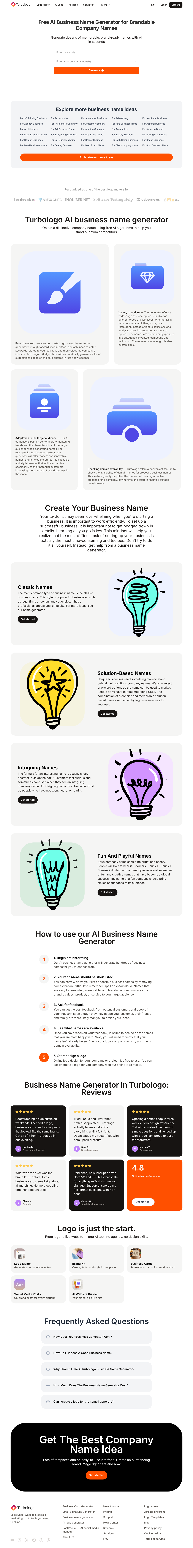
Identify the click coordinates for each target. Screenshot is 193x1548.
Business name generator (78, 1517)
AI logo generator (73, 1522)
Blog (147, 1522)
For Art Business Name (63, 129)
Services (108, 1533)
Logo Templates (154, 1517)
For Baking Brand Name (154, 134)
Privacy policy (153, 1528)
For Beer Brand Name (92, 145)
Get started (28, 619)
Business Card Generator (78, 1506)
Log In (164, 5)
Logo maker (151, 1506)
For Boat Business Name (155, 145)
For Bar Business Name (63, 140)
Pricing (107, 1511)
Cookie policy (152, 1533)
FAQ (105, 1538)
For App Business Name (124, 124)
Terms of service (154, 1538)
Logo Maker (43, 5)
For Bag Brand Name (92, 134)
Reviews (108, 1528)
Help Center (110, 1522)
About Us (68, 1537)
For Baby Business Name (33, 134)
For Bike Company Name (125, 145)
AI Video (73, 5)
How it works (111, 1506)
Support (108, 1517)
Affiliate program (154, 1511)
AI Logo (59, 5)
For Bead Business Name (33, 145)
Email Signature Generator (79, 1511)
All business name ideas (97, 157)
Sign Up (176, 5)
